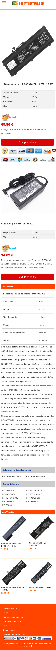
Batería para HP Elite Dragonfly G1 (38, 544)
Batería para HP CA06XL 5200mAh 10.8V (12, 544)
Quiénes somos (10, 608)
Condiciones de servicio (14, 634)
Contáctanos (9, 630)
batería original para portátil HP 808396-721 (32, 347)
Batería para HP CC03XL (39, 587)
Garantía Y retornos (12, 621)
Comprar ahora (27, 142)
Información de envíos (13, 617)
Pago (5, 613)
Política (6, 626)
